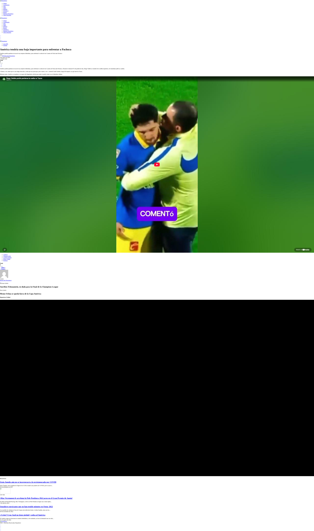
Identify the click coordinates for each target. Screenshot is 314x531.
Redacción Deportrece (6, 280)
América (5, 254)
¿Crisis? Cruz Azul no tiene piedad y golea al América (22, 515)
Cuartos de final (7, 257)
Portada (5, 45)
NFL (4, 6)
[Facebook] (0, 35)
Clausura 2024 (7, 256)
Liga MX (5, 44)
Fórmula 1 (6, 11)
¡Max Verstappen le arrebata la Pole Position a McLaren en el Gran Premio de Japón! (36, 498)
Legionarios (6, 5)
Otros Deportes (7, 15)
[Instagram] (0, 38)
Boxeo (5, 12)
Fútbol (5, 3)
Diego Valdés (6, 259)
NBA (4, 8)
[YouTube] (0, 36)
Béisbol (5, 9)
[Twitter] (0, 39)
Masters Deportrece (8, 13)
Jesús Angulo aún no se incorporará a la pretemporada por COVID (28, 482)
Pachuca (5, 260)
